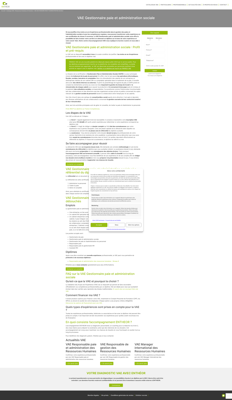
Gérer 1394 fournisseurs (98, 220)
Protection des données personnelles (116, 229)
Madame (150, 38)
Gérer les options (133, 225)
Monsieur (159, 38)
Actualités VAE (194, 5)
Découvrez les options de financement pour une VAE (84, 303)
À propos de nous (210, 5)
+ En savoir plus (72, 363)
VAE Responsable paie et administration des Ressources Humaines (81, 348)
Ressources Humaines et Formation (24, 10)
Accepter (99, 225)
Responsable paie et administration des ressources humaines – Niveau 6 (94, 261)
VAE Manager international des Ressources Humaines (150, 348)
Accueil (3, 10)
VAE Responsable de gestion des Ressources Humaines (115, 348)
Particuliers (166, 5)
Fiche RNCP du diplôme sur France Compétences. (83, 109)
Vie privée (104, 395)
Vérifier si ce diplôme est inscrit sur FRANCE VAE (114, 68)
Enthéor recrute (141, 395)
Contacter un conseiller (75, 164)
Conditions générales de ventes (122, 395)
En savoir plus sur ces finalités (113, 220)
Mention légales (93, 395)
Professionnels (179, 5)
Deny (116, 225)
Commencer (116, 385)
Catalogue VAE (152, 5)
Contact (223, 5)
